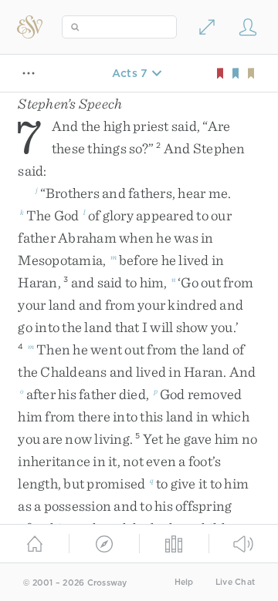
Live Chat (235, 582)
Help (184, 582)
